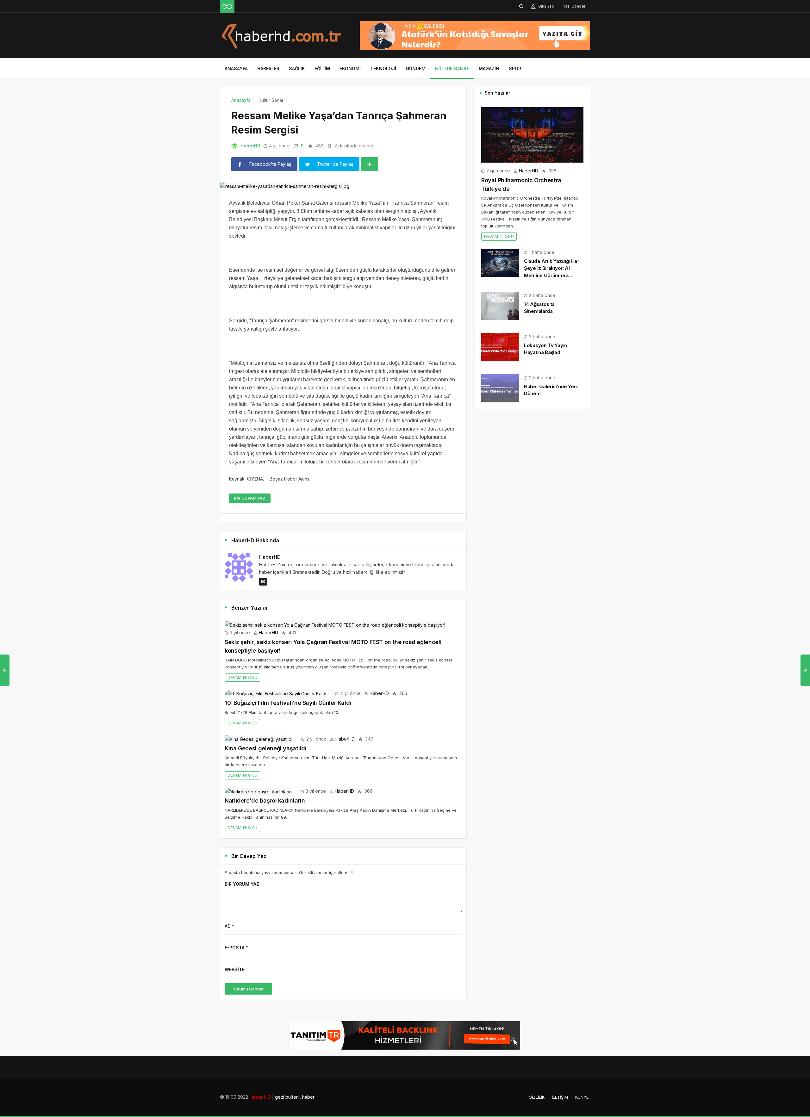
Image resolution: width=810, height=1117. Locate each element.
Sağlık (297, 68)
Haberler (268, 68)
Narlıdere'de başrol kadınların (265, 800)
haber (308, 1097)
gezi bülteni (287, 1097)
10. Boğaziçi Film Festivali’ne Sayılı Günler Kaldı (288, 702)
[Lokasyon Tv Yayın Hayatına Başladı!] (500, 346)
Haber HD (260, 1097)
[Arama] (521, 6)
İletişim (560, 1097)
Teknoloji (383, 68)
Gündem (416, 68)
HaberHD (250, 145)
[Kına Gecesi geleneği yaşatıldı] (258, 739)
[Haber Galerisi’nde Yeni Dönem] (500, 387)
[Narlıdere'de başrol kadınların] (258, 791)
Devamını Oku (242, 677)
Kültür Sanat (452, 68)
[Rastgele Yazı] (227, 6)
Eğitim (322, 68)
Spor (515, 68)
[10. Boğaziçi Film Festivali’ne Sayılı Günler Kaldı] (275, 693)
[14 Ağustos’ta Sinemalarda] (500, 305)
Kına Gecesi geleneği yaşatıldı (265, 748)
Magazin (489, 68)
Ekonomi (350, 68)
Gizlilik (537, 1097)
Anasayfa (236, 68)
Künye (582, 1097)
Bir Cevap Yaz (250, 498)
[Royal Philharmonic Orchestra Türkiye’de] (532, 134)
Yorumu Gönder (248, 988)
